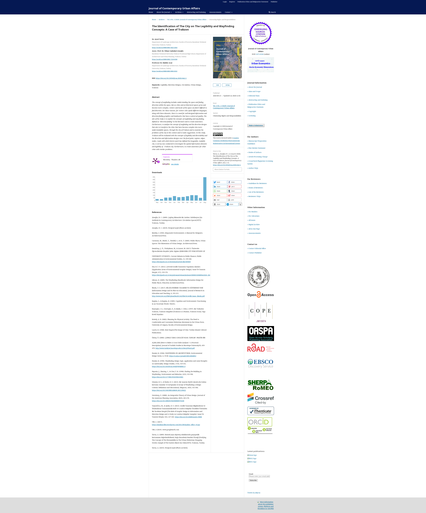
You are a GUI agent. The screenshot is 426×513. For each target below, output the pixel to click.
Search (273, 12)
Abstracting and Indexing (196, 12)
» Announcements (254, 233)
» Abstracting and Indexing (257, 100)
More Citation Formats (222, 169)
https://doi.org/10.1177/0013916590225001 (167, 377)
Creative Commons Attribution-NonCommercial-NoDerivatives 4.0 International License (226, 140)
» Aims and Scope (253, 91)
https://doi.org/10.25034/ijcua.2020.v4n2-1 (171, 78)
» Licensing (251, 116)
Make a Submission (256, 125)
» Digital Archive (253, 224)
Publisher (274, 2)
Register (232, 2)
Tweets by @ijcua (253, 493)
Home (151, 12)
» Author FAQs (252, 168)
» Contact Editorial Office (256, 248)
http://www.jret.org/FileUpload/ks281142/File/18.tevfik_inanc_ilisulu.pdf (178, 296)
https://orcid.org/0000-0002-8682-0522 (164, 71)
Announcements (215, 12)
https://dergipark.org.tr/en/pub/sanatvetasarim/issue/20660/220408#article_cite (181, 275)
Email (251, 474)
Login (225, 2)
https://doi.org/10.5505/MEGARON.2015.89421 (169, 390)
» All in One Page (253, 229)
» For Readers (252, 212)
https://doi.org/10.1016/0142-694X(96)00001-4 (168, 366)
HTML (227, 85)
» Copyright (251, 111)
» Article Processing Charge (257, 157)
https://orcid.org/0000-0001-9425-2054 (164, 47)
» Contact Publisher (254, 253)
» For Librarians (253, 216)
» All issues (251, 220)
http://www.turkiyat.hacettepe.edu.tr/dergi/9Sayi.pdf (175, 348)
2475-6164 (259, 54)
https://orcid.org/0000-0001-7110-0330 (164, 59)
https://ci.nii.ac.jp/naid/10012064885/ (182, 356)
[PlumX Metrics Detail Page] (155, 160)
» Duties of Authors (254, 152)
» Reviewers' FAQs (253, 196)
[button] (220, 182)
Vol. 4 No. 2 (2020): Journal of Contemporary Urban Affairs (187, 20)
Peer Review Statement (257, 148)
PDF (217, 85)
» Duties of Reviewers (255, 188)
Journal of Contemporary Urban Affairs (174, 8)
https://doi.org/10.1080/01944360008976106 (168, 401)
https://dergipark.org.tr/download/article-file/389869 (171, 262)
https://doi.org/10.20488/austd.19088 (188, 417)
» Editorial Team (253, 96)
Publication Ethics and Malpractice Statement (253, 2)
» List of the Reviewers (255, 192)
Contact (228, 12)
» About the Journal (254, 87)
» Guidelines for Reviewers (257, 183)
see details (175, 164)
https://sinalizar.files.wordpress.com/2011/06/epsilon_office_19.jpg (176, 425)
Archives (178, 12)
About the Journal (163, 12)
